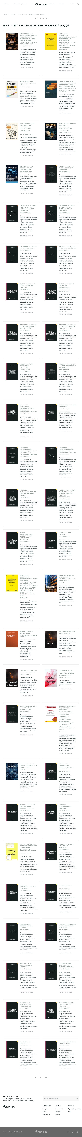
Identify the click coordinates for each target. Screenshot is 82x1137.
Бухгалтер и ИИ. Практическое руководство (26, 167)
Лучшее (70, 4)
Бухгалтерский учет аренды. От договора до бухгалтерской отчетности (67, 127)
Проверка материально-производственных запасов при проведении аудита (28, 451)
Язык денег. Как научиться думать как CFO (28, 83)
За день (57, 1114)
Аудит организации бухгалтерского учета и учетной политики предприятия (67, 493)
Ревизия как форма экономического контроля (67, 925)
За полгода (58, 1109)
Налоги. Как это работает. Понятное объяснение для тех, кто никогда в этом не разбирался (67, 85)
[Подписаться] (77, 1098)
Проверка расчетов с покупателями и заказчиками (28, 326)
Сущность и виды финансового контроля (66, 1004)
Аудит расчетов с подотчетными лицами (27, 285)
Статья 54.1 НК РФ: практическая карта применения (28, 765)
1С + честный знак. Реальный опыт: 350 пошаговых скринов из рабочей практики (28, 847)
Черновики (46, 1114)
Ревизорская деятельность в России (26, 925)
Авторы (61, 4)
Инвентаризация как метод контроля (66, 845)
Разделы (52, 4)
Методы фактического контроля (65, 806)
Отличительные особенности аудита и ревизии (66, 965)
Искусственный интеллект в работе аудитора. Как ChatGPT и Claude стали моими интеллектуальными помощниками (29, 39)
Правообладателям (20, 4)
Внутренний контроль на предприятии (25, 1004)
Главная (6, 4)
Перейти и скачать (26, 67)
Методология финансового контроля (26, 965)
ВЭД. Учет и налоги (67, 631)
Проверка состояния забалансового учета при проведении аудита (28, 408)
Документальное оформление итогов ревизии (27, 806)
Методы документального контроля (28, 886)
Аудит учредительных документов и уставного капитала (26, 536)
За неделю (58, 1112)
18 (46, 18)
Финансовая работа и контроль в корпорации (28, 707)
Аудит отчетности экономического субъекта (66, 167)
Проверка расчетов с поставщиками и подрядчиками (67, 326)
